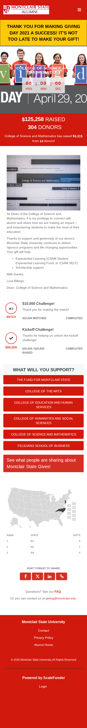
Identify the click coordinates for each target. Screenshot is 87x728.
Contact (43, 630)
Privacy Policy (43, 637)
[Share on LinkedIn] (49, 576)
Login (43, 686)
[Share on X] (37, 576)
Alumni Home (43, 645)
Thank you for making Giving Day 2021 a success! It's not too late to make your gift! (43, 33)
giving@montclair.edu (61, 598)
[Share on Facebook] (25, 576)
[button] (61, 576)
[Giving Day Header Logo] (26, 9)
